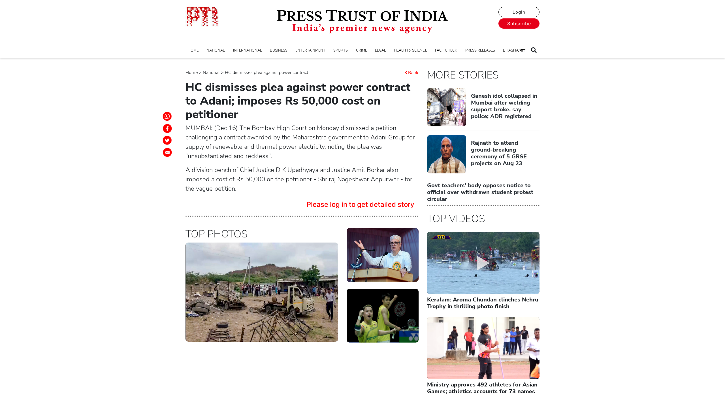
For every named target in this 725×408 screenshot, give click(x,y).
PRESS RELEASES (480, 50)
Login (519, 12)
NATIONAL (215, 50)
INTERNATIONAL (247, 50)
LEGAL (380, 50)
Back (413, 72)
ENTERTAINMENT (310, 50)
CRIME (361, 50)
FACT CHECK (446, 50)
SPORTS (340, 50)
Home (191, 72)
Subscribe (519, 23)
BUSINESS (278, 50)
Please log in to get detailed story (360, 204)
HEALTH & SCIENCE (410, 50)
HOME (193, 50)
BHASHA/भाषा (514, 50)
